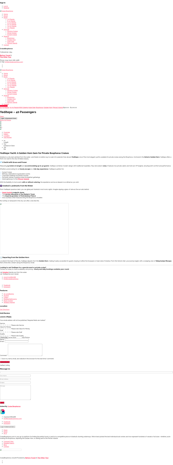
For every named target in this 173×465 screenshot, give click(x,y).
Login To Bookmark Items (8, 426)
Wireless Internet (9, 302)
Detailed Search (9, 443)
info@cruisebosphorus (11, 279)
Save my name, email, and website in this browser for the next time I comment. (28, 359)
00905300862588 (10, 277)
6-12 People (11, 21)
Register (6, 8)
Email (2, 341)
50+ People (11, 28)
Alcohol (6, 295)
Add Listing (4, 106)
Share (5, 430)
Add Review (8, 137)
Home (6, 14)
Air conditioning (9, 294)
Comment (4, 355)
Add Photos (26, 337)
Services (6, 29)
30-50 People (11, 26)
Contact (6, 45)
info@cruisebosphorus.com (14, 62)
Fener (2, 116)
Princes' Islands (58, 107)
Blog (5, 445)
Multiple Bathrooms (10, 299)
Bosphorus (10, 38)
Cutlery (6, 297)
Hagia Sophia (7, 192)
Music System (8, 301)
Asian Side (10, 41)
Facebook (7, 285)
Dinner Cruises (12, 33)
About (6, 16)
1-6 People (10, 19)
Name (2, 339)
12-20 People (11, 23)
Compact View (8, 441)
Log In (6, 6)
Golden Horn (11, 40)
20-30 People (11, 24)
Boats (6, 17)
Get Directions (4, 309)
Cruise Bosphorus (14, 406)
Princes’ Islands (12, 43)
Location (7, 136)
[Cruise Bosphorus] (6, 11)
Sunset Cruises (12, 35)
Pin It (5, 433)
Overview (7, 132)
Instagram (7, 287)
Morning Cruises (12, 31)
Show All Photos (5, 120)
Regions (6, 36)
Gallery (6, 134)
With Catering (23, 107)
